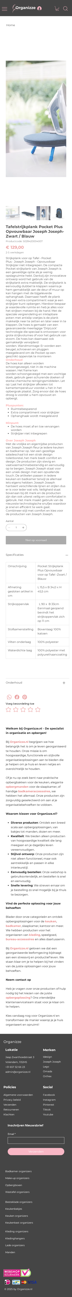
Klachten (8, 1114)
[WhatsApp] (9, 702)
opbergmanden (17, 786)
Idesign (47, 1056)
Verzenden (9, 1104)
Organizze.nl (19, 742)
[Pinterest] (24, 702)
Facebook (49, 1094)
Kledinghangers (15, 1238)
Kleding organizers (16, 1231)
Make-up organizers (17, 1178)
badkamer (13, 926)
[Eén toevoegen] (23, 527)
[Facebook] (16, 702)
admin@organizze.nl (17, 1071)
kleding (34, 935)
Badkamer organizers (18, 1171)
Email (12, 1134)
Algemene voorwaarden (18, 1094)
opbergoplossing (18, 997)
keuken (50, 921)
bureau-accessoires (20, 939)
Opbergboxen (13, 1185)
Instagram (49, 1099)
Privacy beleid (12, 1099)
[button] (57, 8)
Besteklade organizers (18, 1202)
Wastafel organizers (17, 1192)
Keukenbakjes (13, 1208)
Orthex (47, 1076)
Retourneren (11, 1109)
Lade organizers (15, 1245)
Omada (47, 1071)
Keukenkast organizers (19, 1222)
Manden (10, 1252)
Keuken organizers (16, 1215)
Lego (46, 1066)
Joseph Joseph (52, 1061)
